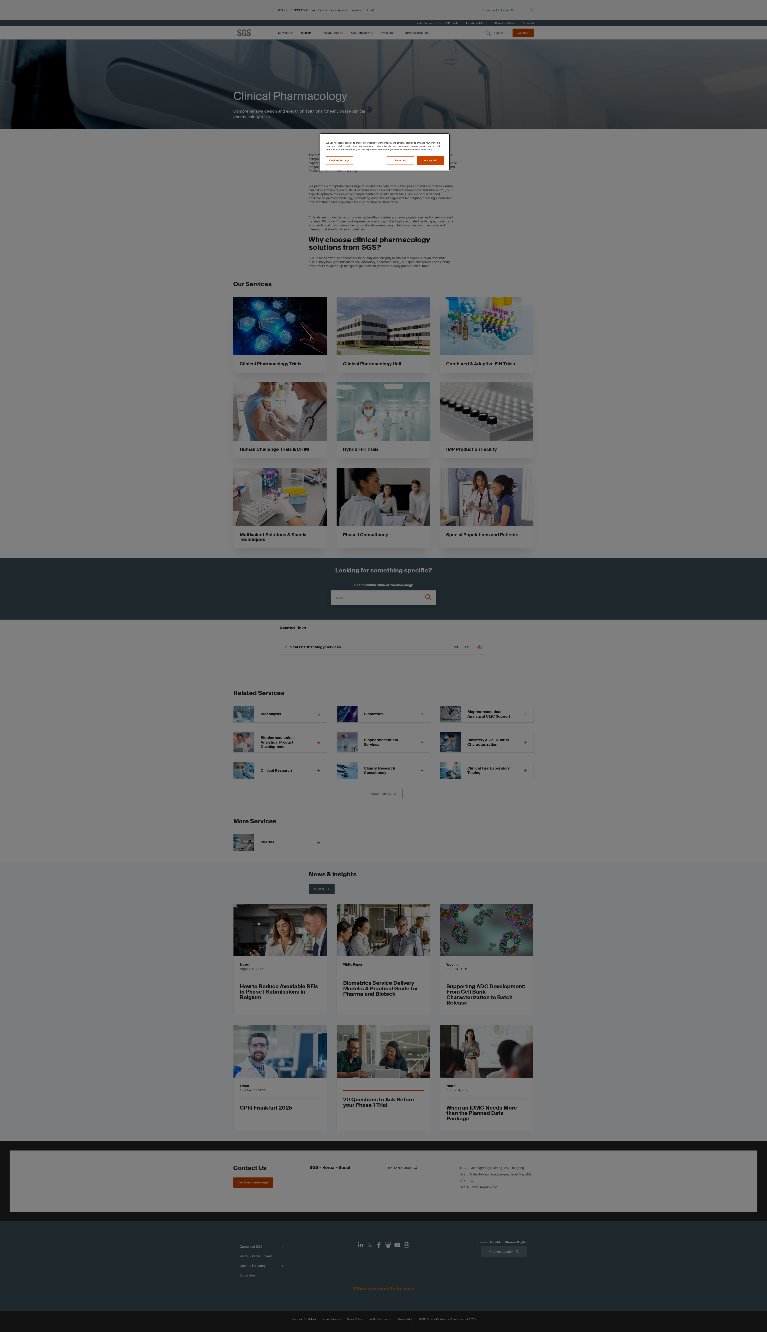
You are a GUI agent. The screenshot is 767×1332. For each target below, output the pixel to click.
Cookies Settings (339, 160)
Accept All (430, 160)
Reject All (400, 160)
